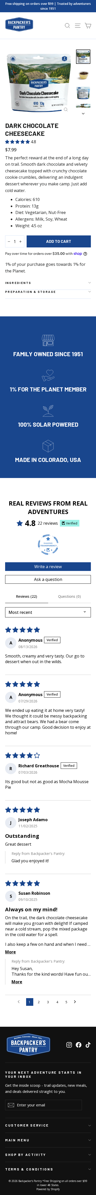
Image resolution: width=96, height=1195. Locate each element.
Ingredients (18, 282)
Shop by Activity (25, 1155)
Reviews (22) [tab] (26, 596)
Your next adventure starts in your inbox (43, 1074)
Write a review (48, 566)
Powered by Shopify (48, 1189)
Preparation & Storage (30, 291)
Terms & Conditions (29, 1169)
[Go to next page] (76, 1002)
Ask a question (48, 579)
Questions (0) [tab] (69, 596)
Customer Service (27, 1125)
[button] (18, 142)
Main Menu (17, 1140)
